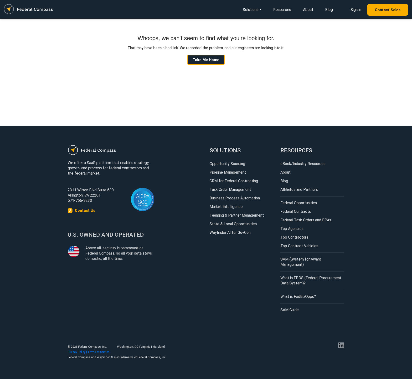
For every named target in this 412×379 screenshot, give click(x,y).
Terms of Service (98, 352)
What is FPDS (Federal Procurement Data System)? (310, 280)
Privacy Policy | (78, 352)
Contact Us (85, 210)
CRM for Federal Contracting (234, 181)
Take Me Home (206, 60)
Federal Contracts (295, 211)
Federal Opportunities (298, 203)
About (308, 9)
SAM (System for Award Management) (300, 262)
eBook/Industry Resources (302, 163)
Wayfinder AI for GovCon (230, 232)
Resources (282, 9)
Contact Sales (388, 10)
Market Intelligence (226, 206)
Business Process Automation (235, 198)
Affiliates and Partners (299, 189)
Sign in (355, 9)
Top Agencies (292, 228)
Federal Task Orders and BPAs (305, 220)
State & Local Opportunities (233, 224)
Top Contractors (294, 237)
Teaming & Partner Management (237, 215)
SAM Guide (289, 310)
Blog (329, 9)
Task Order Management (230, 189)
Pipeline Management (228, 172)
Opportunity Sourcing (227, 163)
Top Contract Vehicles (299, 246)
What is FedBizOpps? (298, 296)
